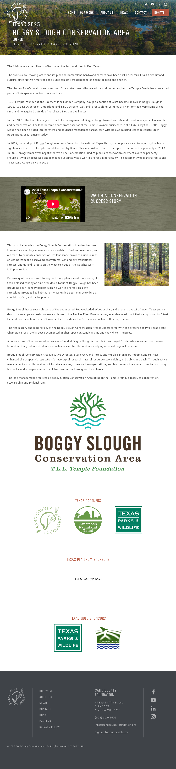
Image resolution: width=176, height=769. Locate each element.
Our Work (87, 12)
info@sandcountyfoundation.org (115, 725)
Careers (45, 721)
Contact (141, 12)
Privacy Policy (49, 727)
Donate (159, 12)
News (124, 12)
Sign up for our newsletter (111, 732)
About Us (107, 12)
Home (71, 12)
